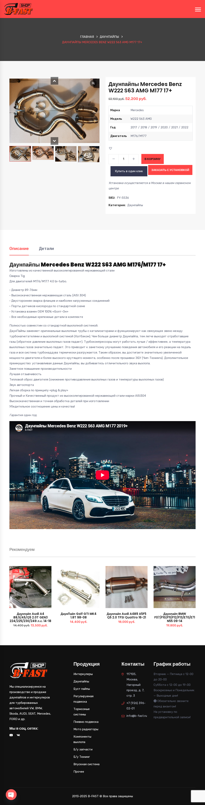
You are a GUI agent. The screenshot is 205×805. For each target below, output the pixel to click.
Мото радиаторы (85, 729)
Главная (87, 37)
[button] (54, 81)
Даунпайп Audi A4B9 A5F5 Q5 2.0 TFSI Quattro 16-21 (126, 615)
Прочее (78, 771)
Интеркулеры (83, 674)
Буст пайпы (81, 689)
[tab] (19, 250)
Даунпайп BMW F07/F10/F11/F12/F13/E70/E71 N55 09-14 (174, 617)
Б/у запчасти (82, 749)
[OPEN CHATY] (11, 794)
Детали (46, 248)
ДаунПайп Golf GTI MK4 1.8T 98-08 (78, 615)
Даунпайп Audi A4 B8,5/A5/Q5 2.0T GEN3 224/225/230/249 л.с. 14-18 (30, 617)
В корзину (153, 159)
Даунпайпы (109, 37)
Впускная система (86, 764)
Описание (19, 248)
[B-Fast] (18, 9)
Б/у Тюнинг (81, 757)
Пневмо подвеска (85, 722)
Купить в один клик (129, 171)
